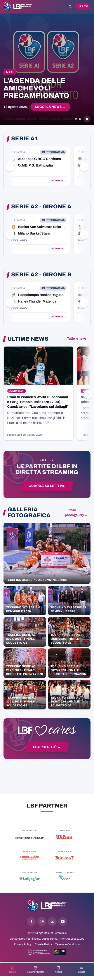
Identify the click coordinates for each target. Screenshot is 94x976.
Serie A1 (24, 138)
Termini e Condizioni (67, 944)
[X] (52, 921)
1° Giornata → (57, 180)
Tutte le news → (79, 338)
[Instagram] (41, 921)
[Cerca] (70, 6)
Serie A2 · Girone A (41, 206)
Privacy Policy (22, 944)
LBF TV (83, 6)
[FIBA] (60, 952)
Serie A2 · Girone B (41, 274)
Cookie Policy (43, 944)
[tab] (8, 119)
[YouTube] (62, 921)
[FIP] (39, 952)
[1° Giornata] (38, 166)
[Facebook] (31, 921)
